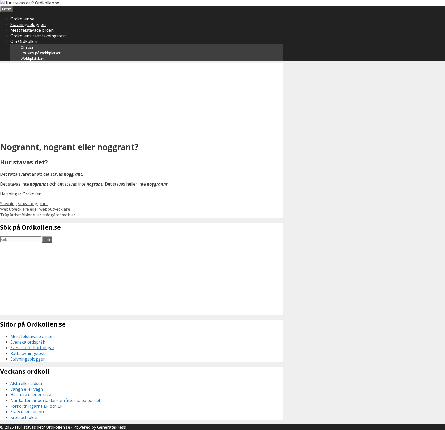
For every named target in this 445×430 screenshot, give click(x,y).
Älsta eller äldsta (26, 383)
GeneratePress (111, 427)
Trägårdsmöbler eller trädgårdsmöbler (37, 215)
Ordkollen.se (22, 19)
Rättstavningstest (27, 353)
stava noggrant (33, 203)
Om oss (27, 47)
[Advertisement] (141, 99)
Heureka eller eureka (30, 395)
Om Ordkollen (23, 41)
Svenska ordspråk (27, 342)
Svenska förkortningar (32, 347)
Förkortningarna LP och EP (36, 406)
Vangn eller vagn (26, 389)
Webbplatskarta (34, 58)
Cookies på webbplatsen (41, 52)
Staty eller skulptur (28, 412)
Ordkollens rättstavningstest (38, 36)
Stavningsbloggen (28, 24)
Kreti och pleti (23, 417)
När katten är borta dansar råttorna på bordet (55, 400)
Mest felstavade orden (32, 30)
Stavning (8, 203)
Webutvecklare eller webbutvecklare (35, 209)
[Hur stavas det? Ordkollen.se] (29, 3)
